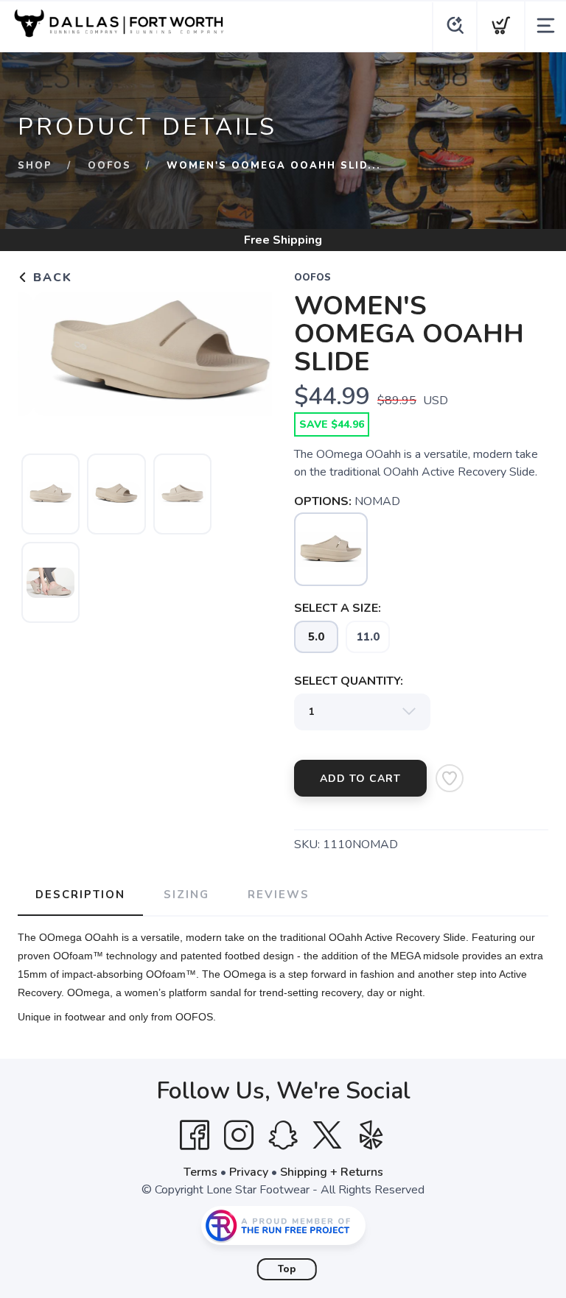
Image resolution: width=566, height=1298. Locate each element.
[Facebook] (194, 1135)
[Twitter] (327, 1135)
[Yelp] (371, 1135)
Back (50, 277)
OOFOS (109, 165)
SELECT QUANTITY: (348, 681)
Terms (200, 1172)
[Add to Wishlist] (450, 778)
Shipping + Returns (331, 1172)
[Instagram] (239, 1135)
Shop (35, 165)
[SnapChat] (283, 1135)
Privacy (248, 1172)
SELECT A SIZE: (337, 608)
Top (287, 1269)
